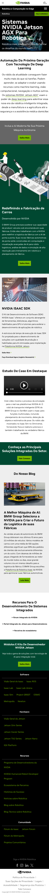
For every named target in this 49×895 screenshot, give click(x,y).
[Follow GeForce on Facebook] (17, 865)
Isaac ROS (31, 681)
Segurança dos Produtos (32, 885)
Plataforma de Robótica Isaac (19, 569)
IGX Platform (10, 745)
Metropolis (9, 701)
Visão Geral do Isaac (13, 681)
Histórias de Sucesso (14, 792)
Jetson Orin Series (13, 725)
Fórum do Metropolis (14, 835)
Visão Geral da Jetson (14, 718)
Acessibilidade (10, 885)
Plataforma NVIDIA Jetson (17, 346)
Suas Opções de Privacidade (19, 881)
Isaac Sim (8, 694)
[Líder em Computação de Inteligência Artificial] (23, 3)
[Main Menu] (2, 3)
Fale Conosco (24, 889)
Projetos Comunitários (15, 842)
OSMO (37, 694)
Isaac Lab (8, 688)
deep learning (19, 99)
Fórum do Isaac (11, 829)
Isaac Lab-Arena (24, 688)
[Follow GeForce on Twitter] (31, 865)
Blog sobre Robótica (14, 805)
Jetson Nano (31, 738)
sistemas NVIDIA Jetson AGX (22, 95)
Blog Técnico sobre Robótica (17, 811)
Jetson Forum (28, 829)
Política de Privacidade (23, 877)
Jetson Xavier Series (14, 732)
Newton (21, 701)
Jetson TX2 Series (13, 738)
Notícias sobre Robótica (15, 798)
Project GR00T (23, 694)
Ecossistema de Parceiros (16, 785)
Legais (38, 881)
